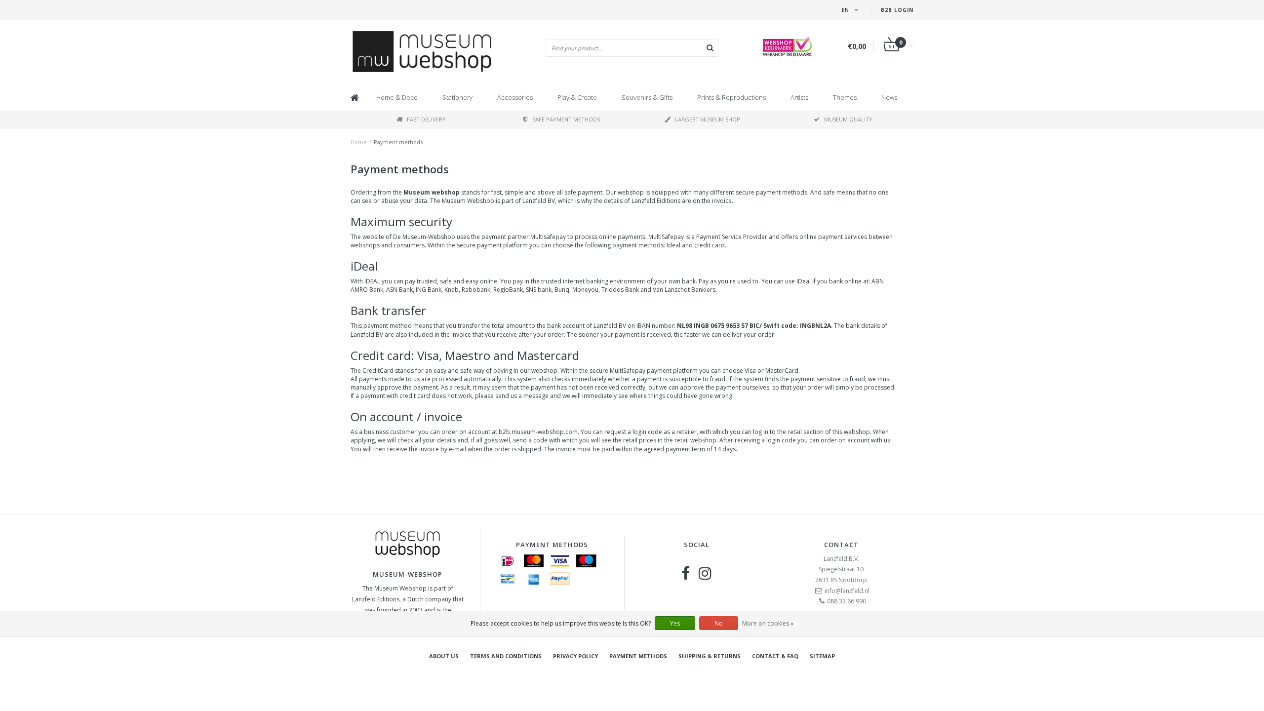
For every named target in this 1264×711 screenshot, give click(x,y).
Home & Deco (397, 97)
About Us (444, 656)
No (718, 623)
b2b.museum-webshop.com (538, 432)
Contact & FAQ (775, 656)
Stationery (457, 97)
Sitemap (822, 656)
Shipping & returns (709, 656)
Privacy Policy (575, 656)
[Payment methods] (507, 560)
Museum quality (848, 119)
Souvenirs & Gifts (647, 97)
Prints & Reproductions (731, 97)
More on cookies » (767, 623)
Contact (841, 544)
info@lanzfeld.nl (847, 591)
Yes (675, 623)
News (889, 97)
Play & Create (577, 97)
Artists (799, 97)
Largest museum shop (707, 119)
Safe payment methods (566, 119)
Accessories (515, 97)
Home (359, 142)
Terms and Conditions (506, 656)
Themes (845, 97)
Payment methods (398, 142)
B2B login (897, 9)
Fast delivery (426, 119)
